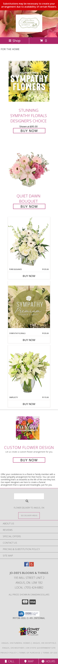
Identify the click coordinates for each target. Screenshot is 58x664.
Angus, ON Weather (13, 648)
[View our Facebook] (26, 565)
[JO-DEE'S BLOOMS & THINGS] (29, 30)
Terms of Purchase (29, 652)
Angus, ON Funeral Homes (16, 643)
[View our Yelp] (31, 565)
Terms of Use (50, 652)
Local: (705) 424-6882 (29, 587)
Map (30, 661)
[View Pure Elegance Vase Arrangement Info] (29, 242)
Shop (16, 40)
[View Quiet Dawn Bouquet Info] (29, 167)
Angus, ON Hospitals (44, 643)
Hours (49, 661)
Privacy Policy (9, 652)
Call (10, 661)
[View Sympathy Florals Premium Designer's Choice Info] (29, 306)
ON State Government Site (41, 648)
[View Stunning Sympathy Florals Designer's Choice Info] (29, 81)
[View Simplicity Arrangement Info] (29, 370)
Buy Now (29, 130)
